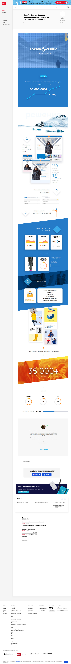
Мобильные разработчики (16, 610)
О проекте (41, 607)
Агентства (4, 12)
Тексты (12, 641)
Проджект (24, 536)
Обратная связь (42, 610)
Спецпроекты (41, 611)
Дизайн (12, 638)
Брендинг (13, 608)
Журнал (3, 10)
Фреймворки (30, 608)
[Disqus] (41, 569)
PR (11, 640)
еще (68, 7)
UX (11, 618)
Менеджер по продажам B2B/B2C (29, 532)
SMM (12, 627)
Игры (12, 616)
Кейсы (4, 610)
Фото (12, 635)
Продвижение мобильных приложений (18, 624)
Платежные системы (32, 611)
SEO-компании (14, 621)
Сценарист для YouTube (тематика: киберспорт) (33, 521)
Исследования (6, 611)
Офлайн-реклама (14, 643)
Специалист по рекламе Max (28, 529)
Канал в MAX (37, 474)
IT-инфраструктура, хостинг (16, 629)
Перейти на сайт (26, 461)
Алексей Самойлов (62, 18)
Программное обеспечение (16, 613)
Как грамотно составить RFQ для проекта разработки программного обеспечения (59, 504)
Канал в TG (48, 474)
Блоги (4, 608)
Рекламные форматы (43, 608)
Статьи (4, 607)
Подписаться (62, 610)
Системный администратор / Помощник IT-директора (34, 525)
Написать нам (52, 610)
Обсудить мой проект (23, 491)
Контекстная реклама (15, 633)
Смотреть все (25, 540)
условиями (18, 661)
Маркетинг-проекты (15, 611)
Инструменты (4, 14)
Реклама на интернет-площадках (17, 630)
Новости (5, 613)
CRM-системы (30, 610)
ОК (66, 661)
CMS (29, 607)
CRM (12, 622)
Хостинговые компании (32, 613)
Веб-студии (13, 607)
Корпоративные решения (16, 619)
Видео (12, 632)
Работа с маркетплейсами (16, 644)
